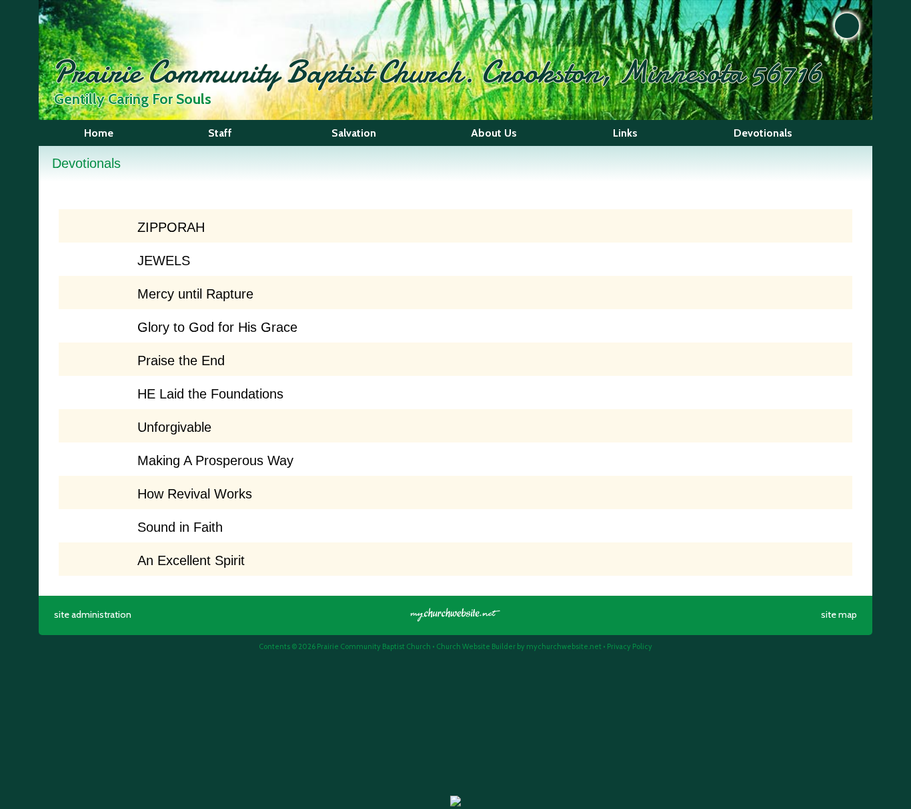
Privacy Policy (629, 646)
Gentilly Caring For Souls (132, 99)
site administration (92, 614)
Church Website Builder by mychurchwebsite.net (519, 646)
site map (839, 614)
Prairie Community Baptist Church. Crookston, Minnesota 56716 (437, 71)
